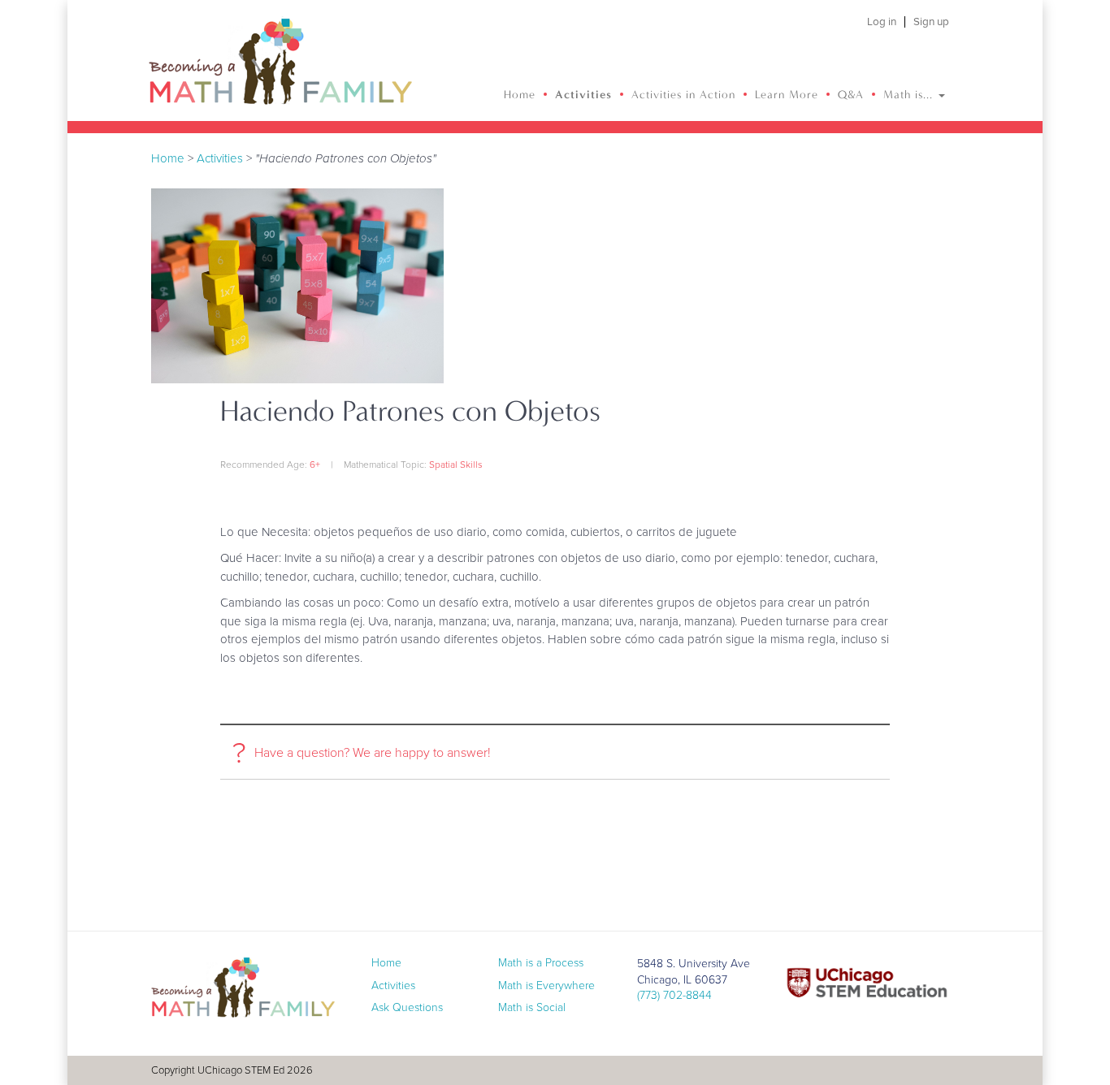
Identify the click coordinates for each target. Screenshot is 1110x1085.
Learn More (786, 95)
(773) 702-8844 (674, 995)
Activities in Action (683, 95)
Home (519, 95)
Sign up (931, 22)
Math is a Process (540, 962)
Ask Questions (407, 1007)
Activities (583, 95)
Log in (881, 22)
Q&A (851, 95)
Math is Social (532, 1007)
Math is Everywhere (546, 985)
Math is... (910, 95)
